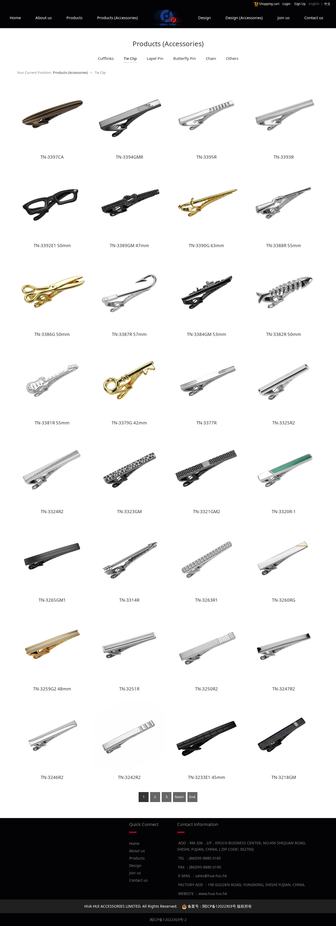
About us (43, 17)
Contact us (313, 17)
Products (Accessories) (117, 17)
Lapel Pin (155, 58)
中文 (327, 4)
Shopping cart (269, 4)
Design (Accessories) (244, 17)
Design (204, 17)
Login (286, 4)
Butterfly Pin (184, 58)
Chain (211, 58)
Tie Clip (130, 58)
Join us (283, 17)
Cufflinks (106, 58)
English (314, 4)
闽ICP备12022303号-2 (168, 919)
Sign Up (300, 4)
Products (74, 17)
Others (232, 58)
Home (15, 17)
